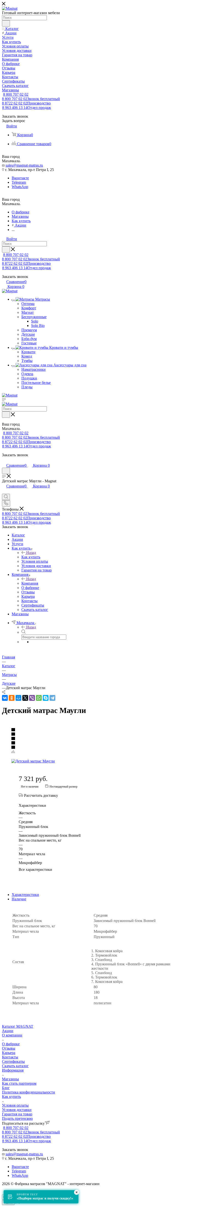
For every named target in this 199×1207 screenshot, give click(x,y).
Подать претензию (17, 1118)
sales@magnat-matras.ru (24, 165)
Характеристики (25, 895)
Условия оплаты (15, 1105)
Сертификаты (13, 1061)
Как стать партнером (19, 1083)
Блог (6, 1088)
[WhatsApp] (39, 698)
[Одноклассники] (12, 698)
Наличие (19, 899)
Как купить (30, 557)
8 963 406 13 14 (26, 107)
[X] (25, 698)
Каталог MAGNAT (17, 1026)
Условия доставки (17, 1110)
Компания (29, 583)
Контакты (10, 1057)
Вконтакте (20, 178)
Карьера (8, 1053)
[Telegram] (52, 698)
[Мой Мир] (18, 698)
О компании (12, 1035)
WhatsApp (20, 187)
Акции (7, 1031)
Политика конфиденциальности (28, 1092)
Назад (31, 553)
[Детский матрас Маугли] (55, 761)
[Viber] (32, 698)
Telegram (19, 182)
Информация (13, 1070)
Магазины (10, 1079)
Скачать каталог (15, 1066)
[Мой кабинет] (4, 460)
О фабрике (11, 1044)
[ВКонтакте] (5, 698)
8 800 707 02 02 (15, 94)
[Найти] (6, 23)
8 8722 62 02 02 (26, 103)
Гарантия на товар (17, 1114)
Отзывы (8, 1048)
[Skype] (46, 698)
